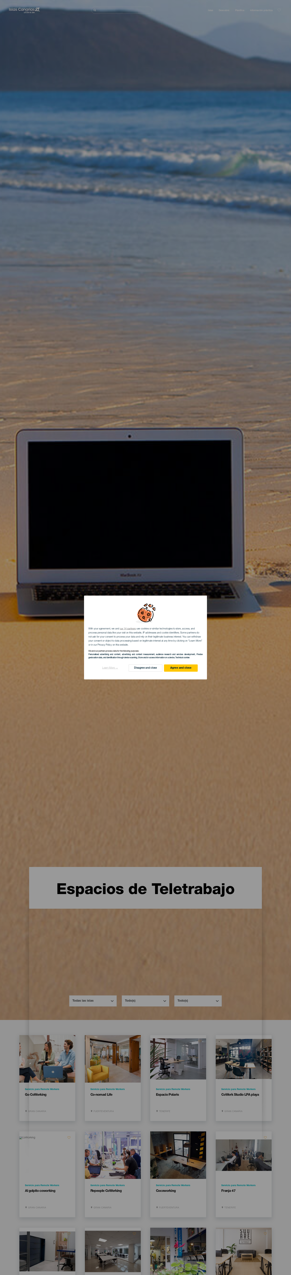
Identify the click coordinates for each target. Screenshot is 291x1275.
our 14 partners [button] (128, 629)
